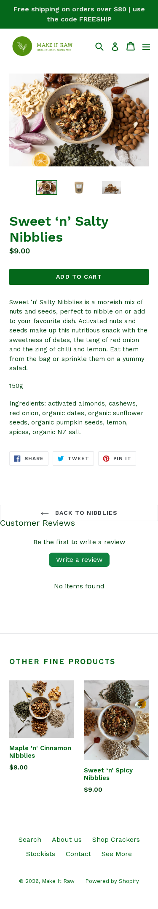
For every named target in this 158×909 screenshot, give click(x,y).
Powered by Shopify (112, 881)
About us (67, 839)
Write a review (79, 560)
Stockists (40, 854)
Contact (78, 854)
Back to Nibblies (85, 512)
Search (30, 839)
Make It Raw (58, 881)
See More (117, 854)
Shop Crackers (116, 839)
